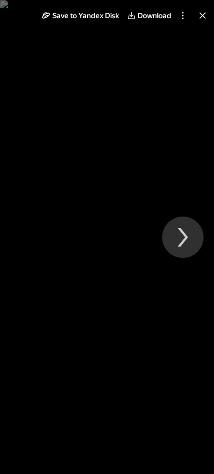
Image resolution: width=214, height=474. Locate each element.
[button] (80, 15)
